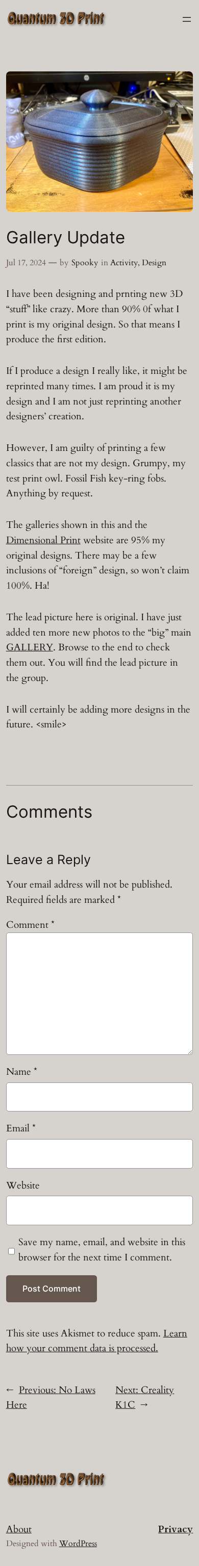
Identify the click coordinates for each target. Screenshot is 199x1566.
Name (21, 1071)
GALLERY (29, 647)
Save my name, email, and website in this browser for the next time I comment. (101, 1249)
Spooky (84, 262)
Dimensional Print (43, 540)
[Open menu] (187, 19)
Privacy (175, 1529)
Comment (30, 924)
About (19, 1529)
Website (23, 1185)
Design (154, 262)
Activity (124, 262)
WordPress (78, 1543)
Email (21, 1128)
